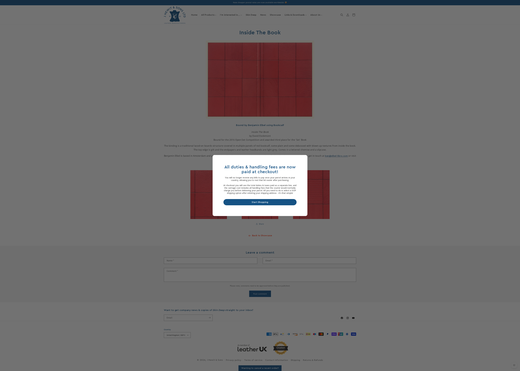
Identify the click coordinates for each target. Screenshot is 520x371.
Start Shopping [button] (260, 202)
